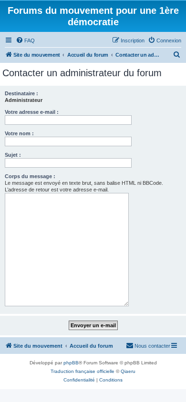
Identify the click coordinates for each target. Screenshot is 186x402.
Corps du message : (30, 176)
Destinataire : (21, 93)
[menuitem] (25, 40)
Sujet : (13, 155)
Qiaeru (128, 371)
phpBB (71, 362)
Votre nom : (19, 133)
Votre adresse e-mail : (32, 112)
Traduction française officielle (82, 371)
